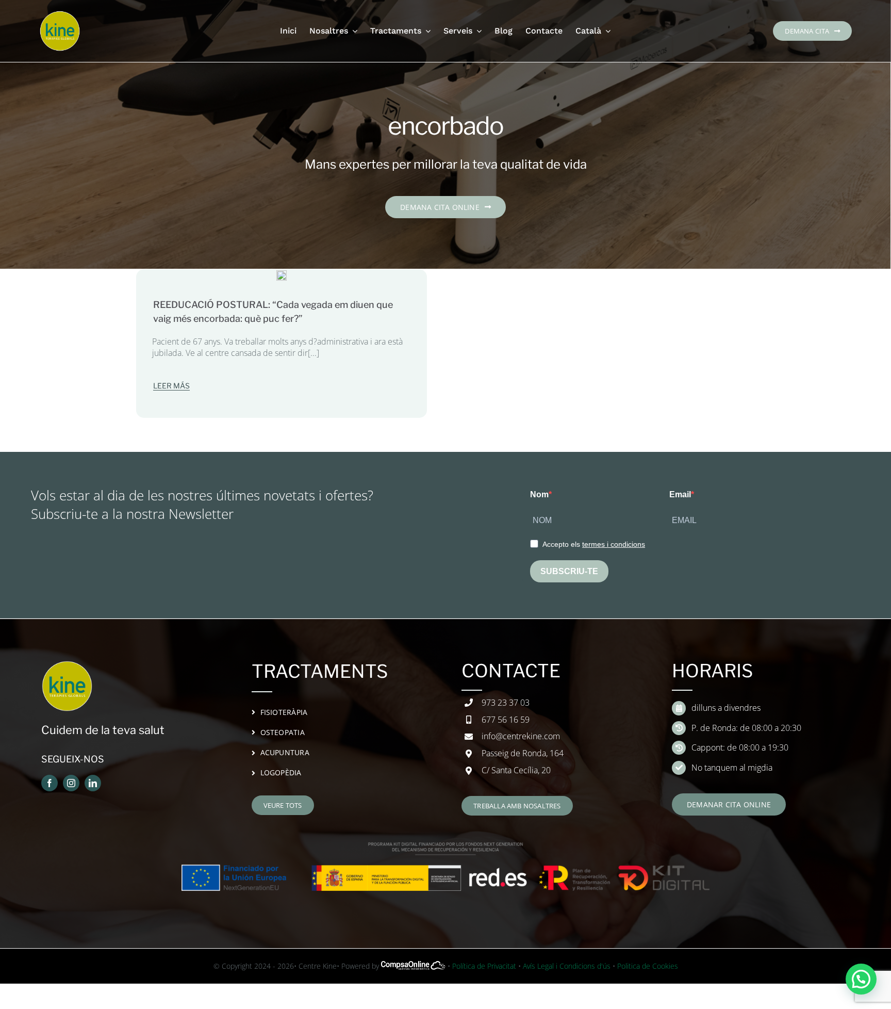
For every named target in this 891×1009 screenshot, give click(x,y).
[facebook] (49, 783)
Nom (539, 494)
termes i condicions (613, 544)
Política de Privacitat (484, 966)
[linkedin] (93, 783)
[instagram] (71, 783)
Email (680, 494)
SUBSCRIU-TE (569, 571)
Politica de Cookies (647, 966)
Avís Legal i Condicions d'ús (566, 966)
